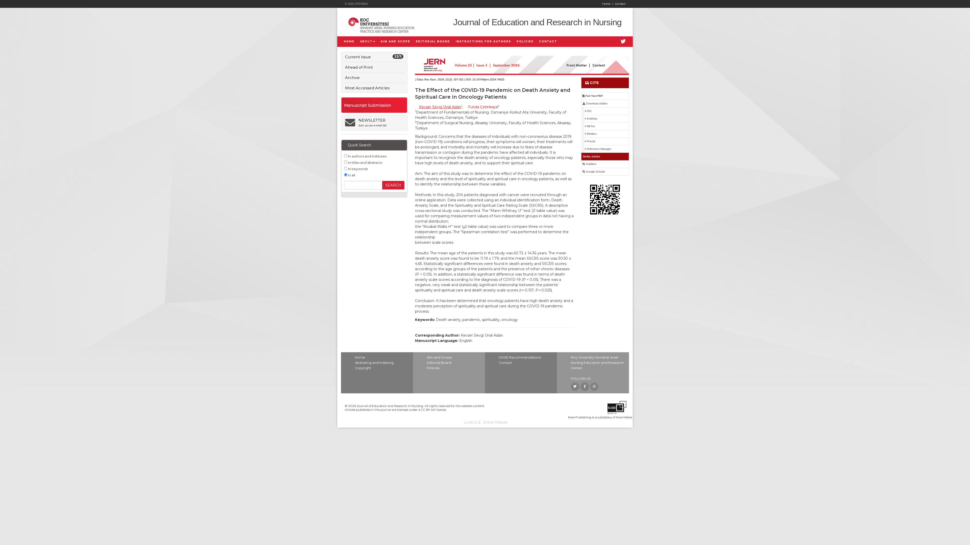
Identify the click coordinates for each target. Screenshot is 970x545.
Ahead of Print (359, 67)
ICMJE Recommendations (520, 357)
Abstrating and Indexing (374, 363)
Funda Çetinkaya (483, 107)
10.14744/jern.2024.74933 (488, 79)
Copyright (363, 368)
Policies (433, 368)
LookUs (470, 422)
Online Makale (495, 422)
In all (351, 175)
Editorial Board (439, 363)
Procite (590, 141)
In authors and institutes (366, 156)
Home (607, 4)
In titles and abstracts (364, 162)
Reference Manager (598, 148)
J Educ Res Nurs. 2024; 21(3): (434, 79)
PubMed (590, 164)
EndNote (591, 118)
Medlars (591, 133)
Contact (620, 4)
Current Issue (373, 56)
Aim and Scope (439, 357)
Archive (352, 77)
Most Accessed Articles (367, 88)
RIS (588, 111)
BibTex (590, 126)
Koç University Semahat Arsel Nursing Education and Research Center (597, 363)
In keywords (357, 169)
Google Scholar (595, 171)
